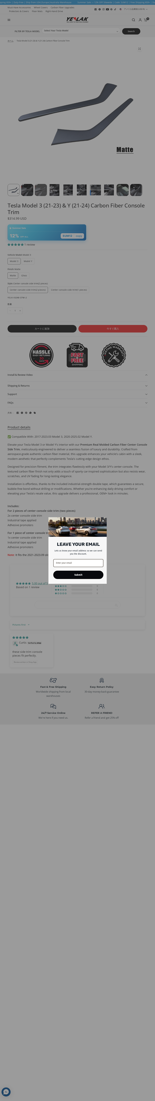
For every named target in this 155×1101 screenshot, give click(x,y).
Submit (78, 574)
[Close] (103, 520)
